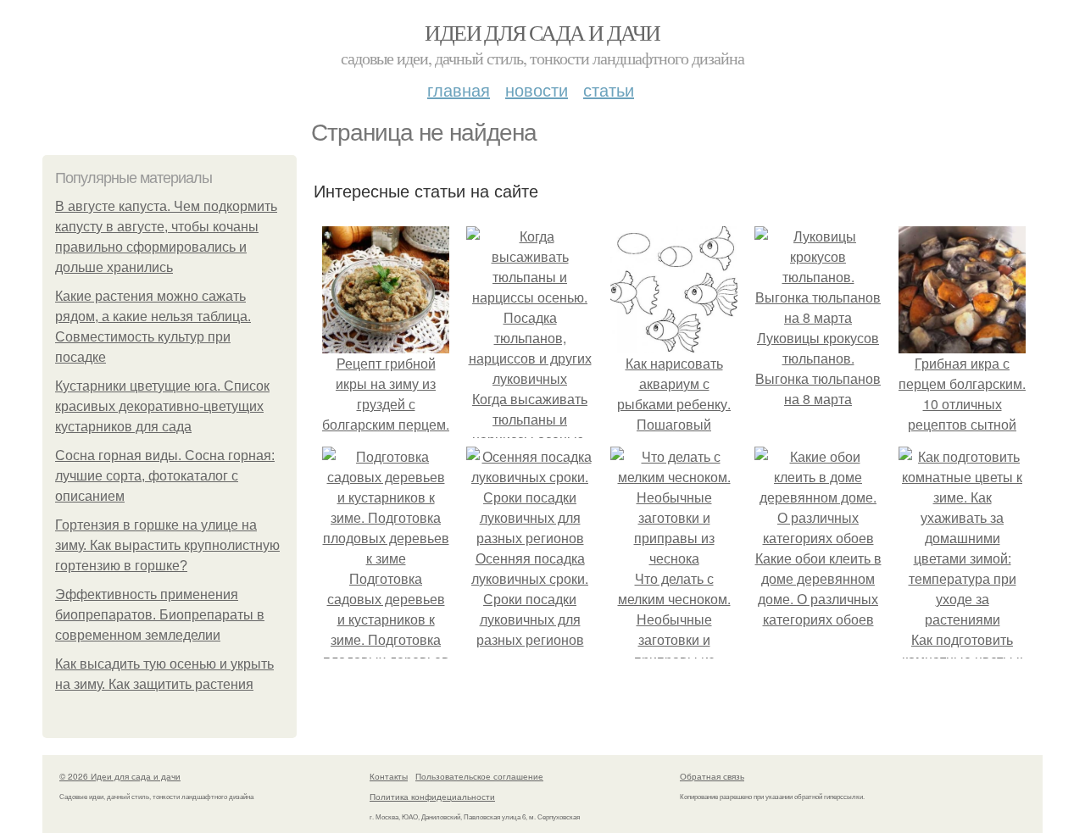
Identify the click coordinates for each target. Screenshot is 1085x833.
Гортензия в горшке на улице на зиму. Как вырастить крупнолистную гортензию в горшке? (167, 545)
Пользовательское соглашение (479, 776)
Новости (536, 89)
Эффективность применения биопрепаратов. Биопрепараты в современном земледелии (159, 614)
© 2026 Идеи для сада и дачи (120, 776)
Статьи (608, 89)
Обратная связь (712, 776)
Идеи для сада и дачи (542, 32)
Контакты (389, 776)
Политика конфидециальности (432, 796)
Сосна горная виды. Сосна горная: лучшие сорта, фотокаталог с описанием (165, 475)
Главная (458, 89)
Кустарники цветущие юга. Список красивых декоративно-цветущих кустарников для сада (162, 406)
